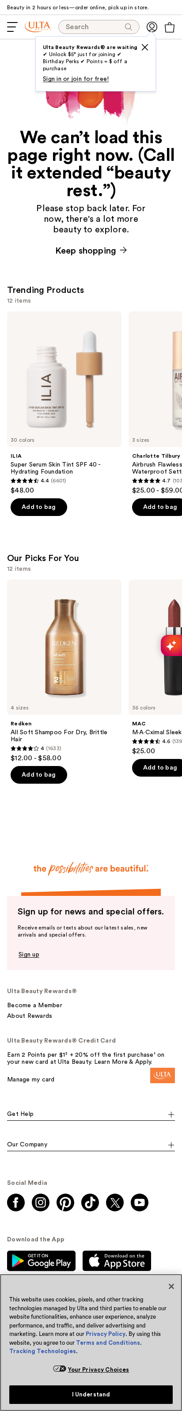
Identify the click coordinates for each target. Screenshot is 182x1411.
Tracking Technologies (42, 1351)
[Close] (171, 1286)
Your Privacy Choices (98, 1370)
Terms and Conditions (108, 1343)
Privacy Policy (105, 1334)
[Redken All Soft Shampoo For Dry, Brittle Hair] (64, 671)
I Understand (91, 1394)
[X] (144, 47)
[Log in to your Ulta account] (152, 27)
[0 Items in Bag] (169, 27)
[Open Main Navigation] (12, 27)
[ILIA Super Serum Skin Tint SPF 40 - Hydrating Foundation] (64, 403)
